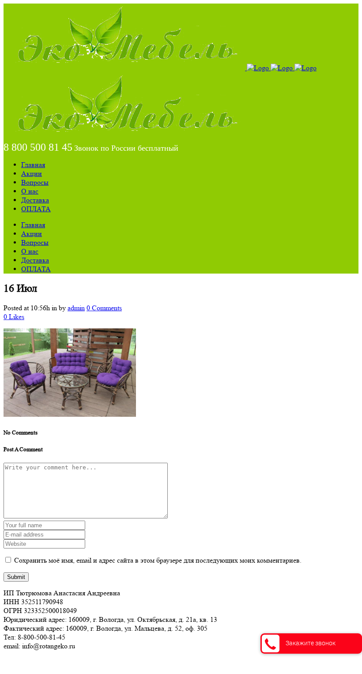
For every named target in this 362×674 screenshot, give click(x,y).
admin (76, 308)
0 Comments (104, 308)
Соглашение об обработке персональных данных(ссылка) (90, 662)
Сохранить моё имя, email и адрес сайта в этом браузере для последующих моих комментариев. (158, 560)
